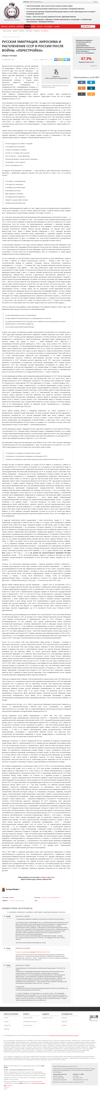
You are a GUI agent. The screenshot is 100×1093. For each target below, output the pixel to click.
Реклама (64, 1025)
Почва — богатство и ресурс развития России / (51, 17)
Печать (37, 59)
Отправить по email (47, 59)
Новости (4, 26)
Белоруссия (7, 1025)
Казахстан (6, 1029)
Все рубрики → (45, 31)
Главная (5, 37)
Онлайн (56, 26)
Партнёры (64, 1021)
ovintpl (8, 916)
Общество (37, 31)
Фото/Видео (48, 26)
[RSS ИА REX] (91, 94)
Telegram (15, 31)
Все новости (11, 37)
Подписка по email (48, 1017)
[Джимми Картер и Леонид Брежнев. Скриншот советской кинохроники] (56, 74)
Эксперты (12, 26)
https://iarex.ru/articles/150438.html (50, 897)
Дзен (52, 877)
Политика (22, 31)
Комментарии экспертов (30, 1021)
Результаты (94, 65)
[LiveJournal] (91, 88)
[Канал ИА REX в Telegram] (91, 82)
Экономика (29, 31)
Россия (6, 1017)
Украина (6, 1021)
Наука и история (19, 900)
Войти (95, 1)
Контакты (64, 1017)
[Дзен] (82, 94)
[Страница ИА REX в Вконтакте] (82, 82)
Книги (33, 26)
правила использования (38, 1083)
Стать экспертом (27, 1025)
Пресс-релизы (7, 31)
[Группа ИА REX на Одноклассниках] (82, 88)
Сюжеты (40, 26)
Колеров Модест (13, 889)
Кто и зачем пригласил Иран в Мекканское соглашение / (55, 9)
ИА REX (12, 897)
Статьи (27, 26)
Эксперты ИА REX (28, 1017)
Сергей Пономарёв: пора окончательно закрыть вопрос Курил (49, 6)
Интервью (20, 26)
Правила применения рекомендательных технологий (64, 1035)
